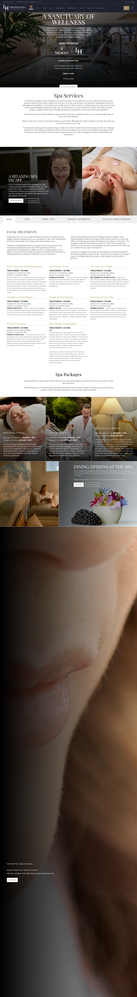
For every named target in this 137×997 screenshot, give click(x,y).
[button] (39, 8)
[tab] (9, 219)
